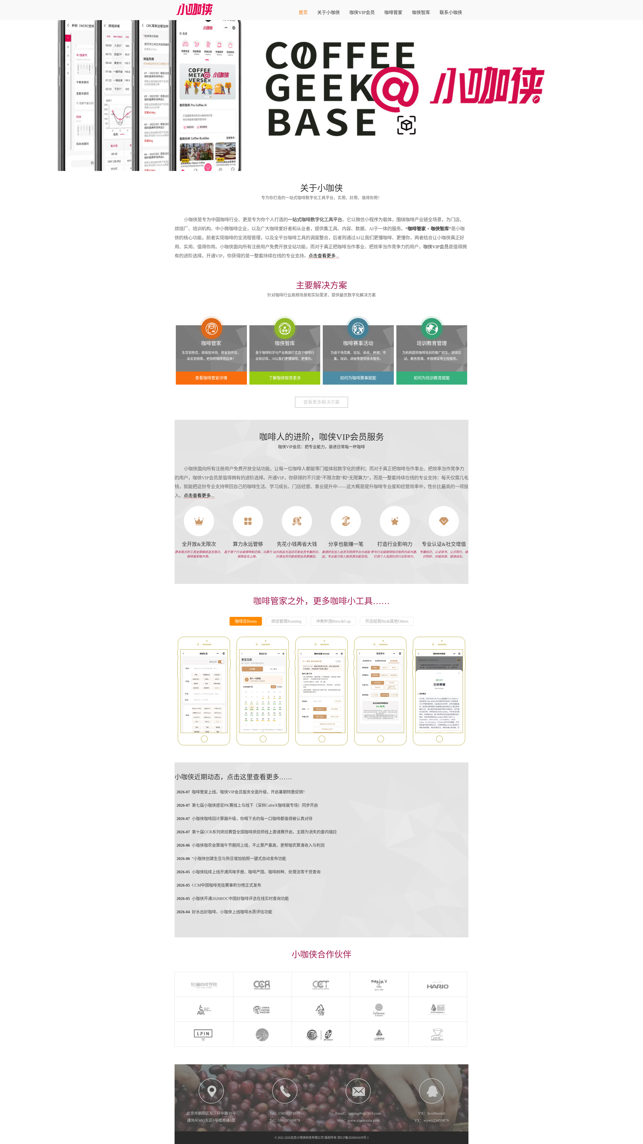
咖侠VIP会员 (362, 12)
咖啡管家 (393, 12)
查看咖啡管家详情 (211, 378)
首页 (303, 12)
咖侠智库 (421, 12)
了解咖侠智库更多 (285, 378)
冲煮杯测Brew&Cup (333, 621)
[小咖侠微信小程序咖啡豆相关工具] (204, 691)
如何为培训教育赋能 (432, 378)
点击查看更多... (323, 255)
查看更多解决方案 (321, 402)
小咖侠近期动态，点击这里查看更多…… (233, 777)
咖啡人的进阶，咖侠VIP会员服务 (321, 437)
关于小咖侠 (328, 12)
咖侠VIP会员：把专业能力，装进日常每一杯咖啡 (321, 447)
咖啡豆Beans (246, 621)
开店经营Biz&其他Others (386, 621)
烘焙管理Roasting (286, 621)
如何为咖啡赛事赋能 (358, 378)
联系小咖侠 (451, 12)
